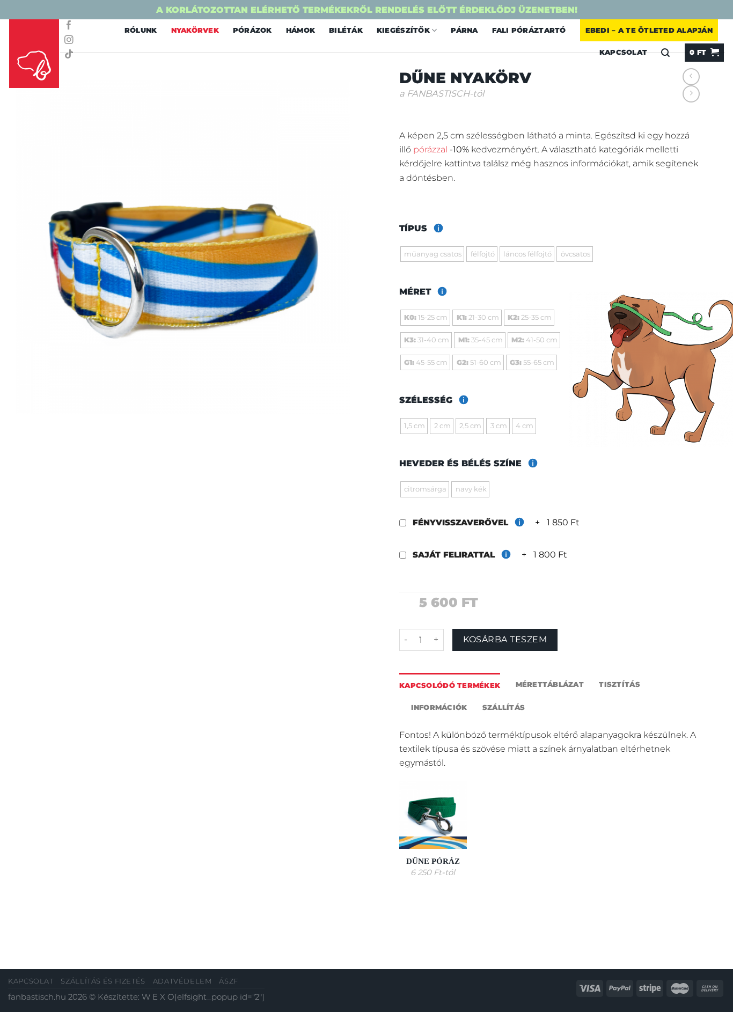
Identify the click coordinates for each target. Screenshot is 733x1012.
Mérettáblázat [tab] (550, 684)
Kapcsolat (31, 981)
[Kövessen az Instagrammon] (69, 40)
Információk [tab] (439, 707)
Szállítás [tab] (503, 707)
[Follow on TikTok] (69, 55)
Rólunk (140, 30)
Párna (464, 30)
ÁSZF (228, 981)
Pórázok (252, 30)
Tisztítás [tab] (619, 684)
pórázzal (430, 149)
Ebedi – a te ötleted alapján (649, 30)
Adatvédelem (182, 981)
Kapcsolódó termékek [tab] (449, 685)
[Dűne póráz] (433, 815)
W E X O (158, 997)
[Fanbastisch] (34, 54)
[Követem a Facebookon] (69, 26)
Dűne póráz (433, 861)
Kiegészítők (403, 30)
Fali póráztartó (529, 30)
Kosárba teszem (505, 639)
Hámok (300, 30)
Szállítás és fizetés (103, 981)
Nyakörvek (195, 30)
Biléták (346, 30)
